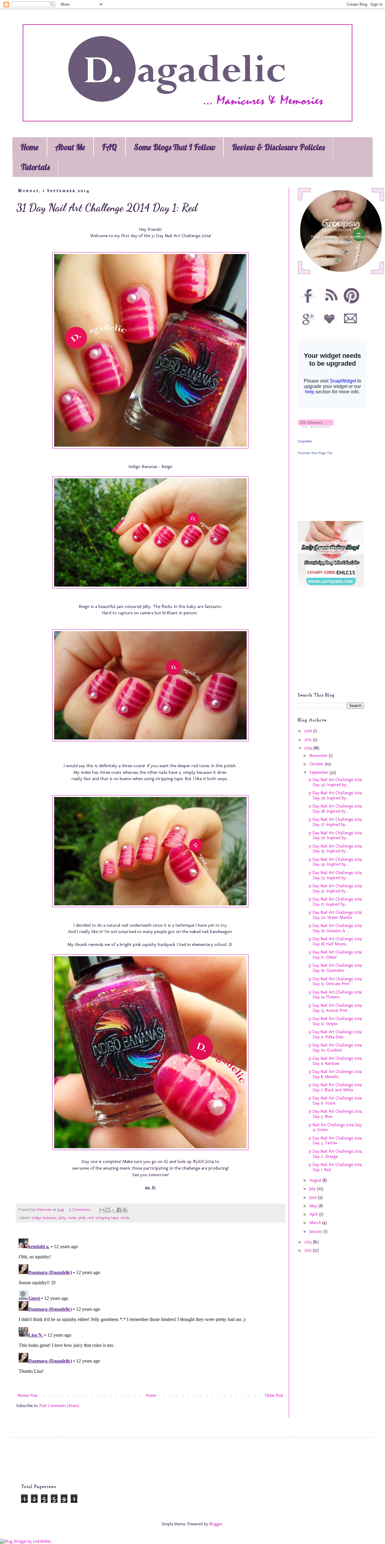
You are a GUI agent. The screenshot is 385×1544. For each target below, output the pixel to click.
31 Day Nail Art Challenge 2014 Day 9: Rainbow (335, 1061)
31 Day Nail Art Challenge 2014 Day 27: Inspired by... (335, 822)
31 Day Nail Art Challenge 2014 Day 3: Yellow (335, 1141)
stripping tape (107, 1217)
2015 (308, 739)
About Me (70, 147)
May (314, 1205)
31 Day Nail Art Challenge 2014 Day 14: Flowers (335, 995)
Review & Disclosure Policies (278, 147)
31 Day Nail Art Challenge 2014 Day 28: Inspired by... (335, 809)
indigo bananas (44, 1217)
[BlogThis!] (108, 1210)
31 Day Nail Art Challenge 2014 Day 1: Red (335, 1167)
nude (72, 1217)
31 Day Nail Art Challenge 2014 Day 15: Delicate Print (335, 981)
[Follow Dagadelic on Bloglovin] (316, 426)
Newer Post (27, 1395)
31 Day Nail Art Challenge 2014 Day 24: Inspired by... (335, 862)
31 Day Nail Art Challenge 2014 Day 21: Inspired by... (335, 902)
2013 (308, 1242)
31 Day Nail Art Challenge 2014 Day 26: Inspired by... (335, 835)
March (316, 1222)
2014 (308, 748)
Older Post (274, 1395)
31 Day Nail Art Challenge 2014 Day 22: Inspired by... (335, 888)
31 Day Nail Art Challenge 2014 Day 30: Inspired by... (335, 782)
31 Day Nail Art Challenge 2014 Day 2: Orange (335, 1154)
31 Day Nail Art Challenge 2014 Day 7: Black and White (335, 1087)
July (313, 1188)
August (316, 1180)
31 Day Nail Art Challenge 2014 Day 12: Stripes (335, 1021)
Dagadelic (305, 441)
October (317, 764)
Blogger (216, 1524)
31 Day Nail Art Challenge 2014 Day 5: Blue (335, 1114)
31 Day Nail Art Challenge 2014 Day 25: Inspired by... (335, 849)
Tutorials (35, 167)
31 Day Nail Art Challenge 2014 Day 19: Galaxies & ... (335, 928)
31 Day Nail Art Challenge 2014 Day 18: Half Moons (335, 941)
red (90, 1217)
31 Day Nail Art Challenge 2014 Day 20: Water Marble (335, 915)
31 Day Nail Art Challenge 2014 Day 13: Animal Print (335, 1008)
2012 (308, 1250)
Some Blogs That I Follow (174, 147)
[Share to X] (113, 1210)
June (314, 1197)
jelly (62, 1217)
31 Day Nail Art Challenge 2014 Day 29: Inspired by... (335, 795)
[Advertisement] (335, 644)
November (319, 755)
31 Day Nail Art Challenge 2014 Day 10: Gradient (335, 1048)
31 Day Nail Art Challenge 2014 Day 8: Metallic (335, 1074)
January (317, 1231)
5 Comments (80, 1209)
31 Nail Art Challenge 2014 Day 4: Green (335, 1127)
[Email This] (102, 1210)
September (319, 772)
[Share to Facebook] (119, 1210)
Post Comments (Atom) (59, 1405)
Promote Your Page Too (315, 453)
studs (125, 1217)
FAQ (109, 147)
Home (29, 147)
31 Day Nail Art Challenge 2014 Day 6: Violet (335, 1101)
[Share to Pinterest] (125, 1210)
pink (82, 1217)
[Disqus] (150, 1311)
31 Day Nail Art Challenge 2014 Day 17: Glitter (335, 955)
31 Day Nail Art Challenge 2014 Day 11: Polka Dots (335, 1034)
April (314, 1214)
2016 (308, 730)
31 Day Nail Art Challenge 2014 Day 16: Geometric (335, 968)
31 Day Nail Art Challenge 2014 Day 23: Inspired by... (335, 875)
